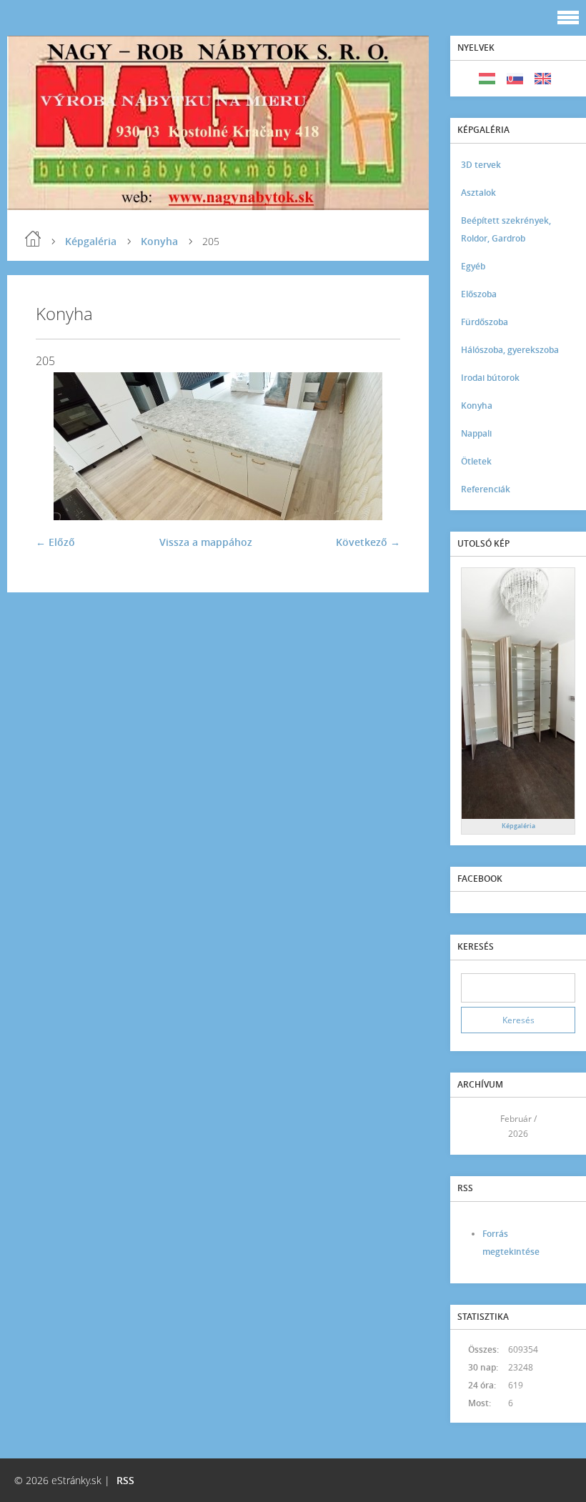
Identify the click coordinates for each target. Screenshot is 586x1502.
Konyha (159, 241)
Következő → (368, 542)
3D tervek (481, 165)
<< (477, 1126)
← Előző (55, 542)
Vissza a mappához (205, 542)
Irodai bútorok (490, 378)
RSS (125, 1480)
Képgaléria (90, 241)
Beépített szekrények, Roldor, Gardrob (506, 229)
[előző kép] (59, 446)
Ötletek (476, 461)
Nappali (476, 433)
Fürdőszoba (484, 322)
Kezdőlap (33, 238)
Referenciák (485, 489)
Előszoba (479, 294)
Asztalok (478, 192)
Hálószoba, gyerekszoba (510, 350)
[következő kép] (377, 446)
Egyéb (473, 266)
